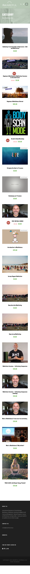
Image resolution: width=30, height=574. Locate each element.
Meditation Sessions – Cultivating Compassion (15, 366)
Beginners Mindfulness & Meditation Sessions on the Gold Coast (15, 76)
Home (3, 18)
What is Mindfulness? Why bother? (15, 445)
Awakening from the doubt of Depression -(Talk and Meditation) (15, 47)
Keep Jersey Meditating (15, 334)
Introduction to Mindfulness (14, 247)
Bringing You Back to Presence (15, 168)
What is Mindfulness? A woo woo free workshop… (15, 418)
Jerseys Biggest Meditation (15, 276)
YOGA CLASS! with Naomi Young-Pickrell (15, 483)
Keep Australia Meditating (15, 305)
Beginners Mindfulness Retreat (15, 101)
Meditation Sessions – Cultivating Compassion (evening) (15, 392)
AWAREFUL (4, 535)
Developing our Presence (15, 196)
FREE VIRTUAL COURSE (17, 221)
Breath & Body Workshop (17, 139)
